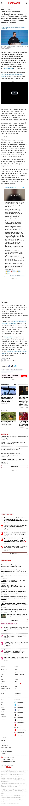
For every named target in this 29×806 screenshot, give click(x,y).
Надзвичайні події (5, 688)
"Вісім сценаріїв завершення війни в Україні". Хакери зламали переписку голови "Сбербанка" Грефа (14, 604)
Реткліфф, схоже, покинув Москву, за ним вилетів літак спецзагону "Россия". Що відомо (14, 570)
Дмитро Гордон (20, 702)
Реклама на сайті (5, 745)
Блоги (16, 676)
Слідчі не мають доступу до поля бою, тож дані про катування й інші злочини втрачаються (14, 461)
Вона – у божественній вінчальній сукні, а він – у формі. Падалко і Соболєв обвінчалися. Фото (16, 629)
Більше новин (14, 620)
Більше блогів (14, 466)
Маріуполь (3, 716)
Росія (3, 369)
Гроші (9, 403)
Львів (2, 704)
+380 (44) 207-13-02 (8, 759)
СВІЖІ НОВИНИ (6, 560)
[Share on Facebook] (9, 366)
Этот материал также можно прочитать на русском (13, 28)
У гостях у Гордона (19, 674)
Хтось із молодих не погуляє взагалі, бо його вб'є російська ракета (14, 437)
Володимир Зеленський (7, 371)
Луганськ (3, 719)
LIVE (16, 681)
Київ (2, 702)
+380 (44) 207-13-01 (8, 757)
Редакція (3, 742)
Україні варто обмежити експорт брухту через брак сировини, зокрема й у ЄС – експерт (13, 610)
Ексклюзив (17, 683)
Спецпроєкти (18, 695)
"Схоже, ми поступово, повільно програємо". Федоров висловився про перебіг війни (13, 592)
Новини (3, 666)
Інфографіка (4, 691)
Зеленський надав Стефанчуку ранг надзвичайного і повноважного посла (11, 565)
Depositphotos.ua (20, 776)
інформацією (8, 337)
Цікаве (2, 693)
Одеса (2, 707)
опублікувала (8, 68)
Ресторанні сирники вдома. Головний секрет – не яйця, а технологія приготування (16, 658)
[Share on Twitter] (12, 366)
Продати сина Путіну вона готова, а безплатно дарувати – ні (13, 443)
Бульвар (4, 410)
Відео (16, 688)
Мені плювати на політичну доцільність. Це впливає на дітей (11, 454)
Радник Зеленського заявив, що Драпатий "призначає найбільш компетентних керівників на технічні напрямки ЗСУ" (15, 527)
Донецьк (3, 709)
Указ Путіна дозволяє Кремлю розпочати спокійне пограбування (12, 448)
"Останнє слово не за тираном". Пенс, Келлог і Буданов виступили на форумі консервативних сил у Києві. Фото (14, 540)
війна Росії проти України (16, 369)
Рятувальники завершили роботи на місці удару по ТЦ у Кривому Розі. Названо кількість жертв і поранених (14, 598)
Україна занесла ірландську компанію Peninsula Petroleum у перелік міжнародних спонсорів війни (7, 398)
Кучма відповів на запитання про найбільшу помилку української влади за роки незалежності (15, 548)
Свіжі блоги (5, 434)
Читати (24, 376)
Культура (3, 681)
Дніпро (2, 714)
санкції (7, 369)
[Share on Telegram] (15, 366)
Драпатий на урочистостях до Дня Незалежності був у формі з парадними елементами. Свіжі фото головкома (14, 651)
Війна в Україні (9, 7)
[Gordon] (14, 3)
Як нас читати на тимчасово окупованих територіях (6, 751)
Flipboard (19, 725)
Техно (2, 683)
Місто (2, 699)
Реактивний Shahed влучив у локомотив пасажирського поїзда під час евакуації (15, 533)
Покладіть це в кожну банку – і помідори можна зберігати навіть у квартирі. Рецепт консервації (15, 636)
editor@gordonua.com (9, 761)
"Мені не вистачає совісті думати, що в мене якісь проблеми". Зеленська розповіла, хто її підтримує (16, 644)
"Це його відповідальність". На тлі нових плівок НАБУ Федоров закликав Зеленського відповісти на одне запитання (16, 519)
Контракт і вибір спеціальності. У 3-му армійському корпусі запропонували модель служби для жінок (13, 586)
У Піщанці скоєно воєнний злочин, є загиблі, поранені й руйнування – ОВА (13, 580)
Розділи (16, 666)
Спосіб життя (4, 686)
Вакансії (3, 740)
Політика (3, 672)
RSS (18, 727)
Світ (2, 676)
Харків (2, 711)
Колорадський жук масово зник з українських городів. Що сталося (8, 423)
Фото (16, 686)
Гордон (2, 7)
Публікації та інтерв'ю (20, 672)
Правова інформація (6, 747)
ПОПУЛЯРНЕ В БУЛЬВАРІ (9, 624)
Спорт (2, 679)
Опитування (17, 691)
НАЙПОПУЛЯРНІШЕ (7, 514)
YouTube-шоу (18, 693)
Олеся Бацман (20, 720)
